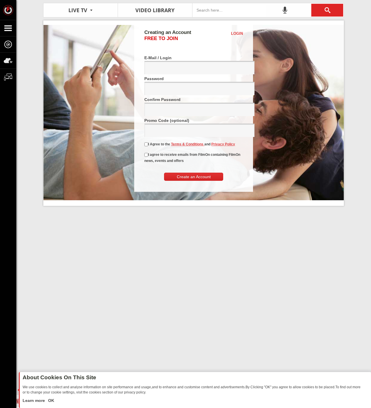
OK (50, 400)
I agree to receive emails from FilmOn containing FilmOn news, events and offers (192, 158)
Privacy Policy (223, 144)
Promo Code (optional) (166, 120)
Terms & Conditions (187, 144)
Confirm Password (162, 99)
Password (154, 78)
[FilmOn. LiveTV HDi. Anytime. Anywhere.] (8, 10)
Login (237, 33)
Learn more (34, 400)
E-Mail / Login (158, 57)
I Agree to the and (191, 144)
